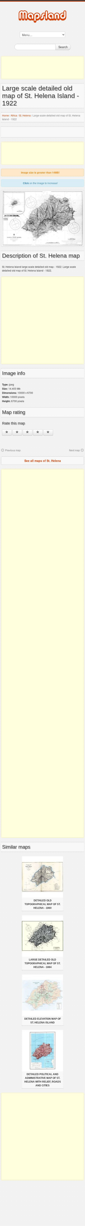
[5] (48, 432)
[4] (38, 432)
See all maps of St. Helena (42, 461)
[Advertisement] (42, 67)
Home (5, 115)
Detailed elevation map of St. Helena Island (42, 1020)
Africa (14, 115)
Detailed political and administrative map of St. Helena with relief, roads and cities (42, 1080)
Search (63, 47)
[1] (7, 432)
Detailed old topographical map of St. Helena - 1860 (42, 904)
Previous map (13, 450)
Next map (74, 450)
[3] (27, 432)
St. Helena (25, 115)
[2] (17, 432)
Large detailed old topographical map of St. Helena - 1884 (42, 963)
